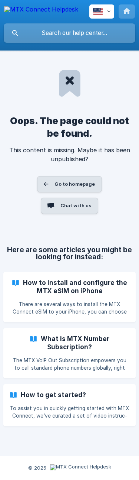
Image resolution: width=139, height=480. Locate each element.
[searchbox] (69, 33)
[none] (41, 10)
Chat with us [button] (76, 205)
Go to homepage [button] (74, 184)
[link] (69, 297)
